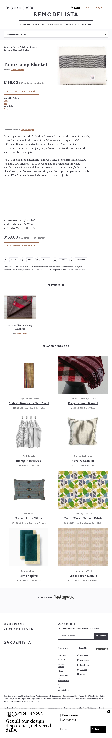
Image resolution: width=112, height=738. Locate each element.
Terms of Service (61, 665)
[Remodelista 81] (17, 8)
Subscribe (98, 729)
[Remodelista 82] (22, 8)
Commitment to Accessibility (63, 677)
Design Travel (39, 24)
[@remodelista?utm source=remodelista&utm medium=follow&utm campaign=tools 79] (8, 8)
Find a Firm (86, 24)
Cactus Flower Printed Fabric (83, 518)
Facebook (84, 665)
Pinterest (84, 655)
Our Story (62, 655)
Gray (6, 101)
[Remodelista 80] (13, 8)
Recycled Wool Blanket (83, 403)
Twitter (83, 670)
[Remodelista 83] (27, 8)
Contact (61, 660)
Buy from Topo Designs (19, 91)
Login (99, 7)
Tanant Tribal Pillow (28, 518)
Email (82, 674)
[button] (75, 7)
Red (5, 104)
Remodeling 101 (55, 24)
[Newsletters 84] (32, 8)
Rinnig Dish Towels (29, 461)
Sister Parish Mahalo (83, 576)
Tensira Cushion (83, 461)
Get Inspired (24, 24)
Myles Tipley (21, 333)
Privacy (61, 671)
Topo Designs (17, 70)
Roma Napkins (28, 576)
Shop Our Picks (71, 24)
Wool (6, 109)
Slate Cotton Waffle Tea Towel (29, 403)
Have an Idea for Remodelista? (64, 687)
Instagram (84, 660)
